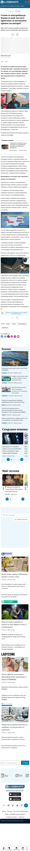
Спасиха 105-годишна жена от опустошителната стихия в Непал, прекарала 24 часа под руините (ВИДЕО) (14, 410)
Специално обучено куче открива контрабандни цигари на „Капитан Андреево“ (18, 145)
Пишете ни (21, 817)
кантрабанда (5, 327)
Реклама (9, 811)
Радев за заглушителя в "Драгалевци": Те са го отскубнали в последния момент (14, 419)
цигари (8, 323)
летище (14, 323)
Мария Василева (6, 55)
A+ (6, 61)
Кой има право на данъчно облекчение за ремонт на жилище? (14, 596)
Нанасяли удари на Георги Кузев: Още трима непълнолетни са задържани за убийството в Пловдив (14, 489)
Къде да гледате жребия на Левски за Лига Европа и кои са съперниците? (14, 624)
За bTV (4, 811)
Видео (22, 6)
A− (2, 61)
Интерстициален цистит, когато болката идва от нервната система (13, 738)
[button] (8, 459)
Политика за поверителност (20, 811)
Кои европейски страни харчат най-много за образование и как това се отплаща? (14, 586)
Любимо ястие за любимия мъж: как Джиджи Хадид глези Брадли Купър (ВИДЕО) (14, 697)
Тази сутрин (18, 11)
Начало (11, 11)
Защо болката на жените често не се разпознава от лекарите (14, 747)
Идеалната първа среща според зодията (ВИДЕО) (15, 688)
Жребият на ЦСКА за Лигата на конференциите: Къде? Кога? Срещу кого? (13, 637)
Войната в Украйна (15, 6)
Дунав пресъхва (5, 6)
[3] (28, 2)
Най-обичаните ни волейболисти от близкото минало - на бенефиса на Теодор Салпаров (14, 647)
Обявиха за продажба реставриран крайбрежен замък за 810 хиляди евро (13, 401)
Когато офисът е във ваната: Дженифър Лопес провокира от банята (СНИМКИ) (14, 677)
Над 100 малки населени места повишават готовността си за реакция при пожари (19, 390)
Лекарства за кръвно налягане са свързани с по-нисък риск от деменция (15, 727)
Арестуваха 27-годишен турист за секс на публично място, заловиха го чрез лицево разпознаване (11, 450)
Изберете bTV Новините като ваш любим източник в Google (16, 313)
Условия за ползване (11, 817)
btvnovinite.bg (24, 107)
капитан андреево (22, 323)
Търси (26, 763)
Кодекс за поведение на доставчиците (15, 814)
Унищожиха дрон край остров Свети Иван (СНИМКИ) (14, 369)
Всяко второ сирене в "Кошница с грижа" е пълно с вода (15, 575)
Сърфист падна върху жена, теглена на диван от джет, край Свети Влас (20, 378)
